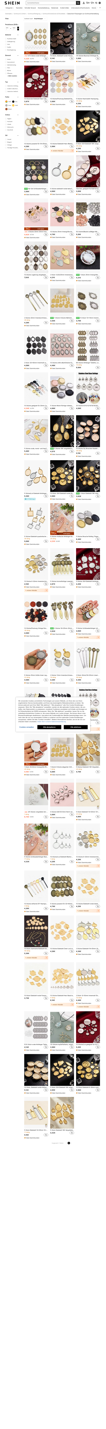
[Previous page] (66, 1143)
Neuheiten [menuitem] (19, 8)
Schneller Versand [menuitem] (30, 8)
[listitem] (36, 43)
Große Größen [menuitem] (64, 8)
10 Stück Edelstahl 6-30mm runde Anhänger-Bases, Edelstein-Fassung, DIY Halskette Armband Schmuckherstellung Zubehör (88, 1087)
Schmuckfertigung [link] (34, 14)
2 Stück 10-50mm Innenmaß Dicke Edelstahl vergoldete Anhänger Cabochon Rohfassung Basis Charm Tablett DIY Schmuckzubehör (88, 995)
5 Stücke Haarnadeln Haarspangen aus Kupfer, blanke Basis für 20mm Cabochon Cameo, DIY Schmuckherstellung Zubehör (88, 99)
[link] (88, 3)
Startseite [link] (8, 14)
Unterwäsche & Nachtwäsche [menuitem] (80, 8)
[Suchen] (78, 3)
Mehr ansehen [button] (13, 76)
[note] (36, 52)
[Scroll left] (97, 8)
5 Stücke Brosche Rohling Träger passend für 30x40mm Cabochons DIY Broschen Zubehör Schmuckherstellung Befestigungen (88, 536)
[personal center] (84, 3)
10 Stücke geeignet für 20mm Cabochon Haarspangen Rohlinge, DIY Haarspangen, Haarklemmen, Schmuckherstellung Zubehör (36, 405)
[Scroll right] (100, 8)
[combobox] (35, 19)
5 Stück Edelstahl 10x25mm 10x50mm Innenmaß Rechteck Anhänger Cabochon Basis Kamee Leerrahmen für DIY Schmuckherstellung (88, 812)
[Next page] (71, 1143)
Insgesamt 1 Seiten (57, 1143)
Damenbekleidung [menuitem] (43, 8)
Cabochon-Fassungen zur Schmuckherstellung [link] (83, 14)
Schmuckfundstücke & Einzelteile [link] (54, 14)
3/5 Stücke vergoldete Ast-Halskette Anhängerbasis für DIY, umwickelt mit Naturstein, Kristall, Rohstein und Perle (36, 812)
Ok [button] (18, 28)
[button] (96, 3)
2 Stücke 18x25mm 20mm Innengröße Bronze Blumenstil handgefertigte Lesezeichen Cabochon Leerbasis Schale (62, 628)
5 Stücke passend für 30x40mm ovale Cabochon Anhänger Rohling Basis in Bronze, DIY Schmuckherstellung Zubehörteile (62, 904)
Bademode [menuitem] (54, 8)
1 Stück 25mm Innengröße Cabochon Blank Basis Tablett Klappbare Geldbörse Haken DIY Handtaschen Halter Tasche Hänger (88, 275)
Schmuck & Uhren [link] (20, 14)
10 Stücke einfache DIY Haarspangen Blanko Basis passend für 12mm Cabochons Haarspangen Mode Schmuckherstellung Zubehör (36, 904)
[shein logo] (12, 3)
